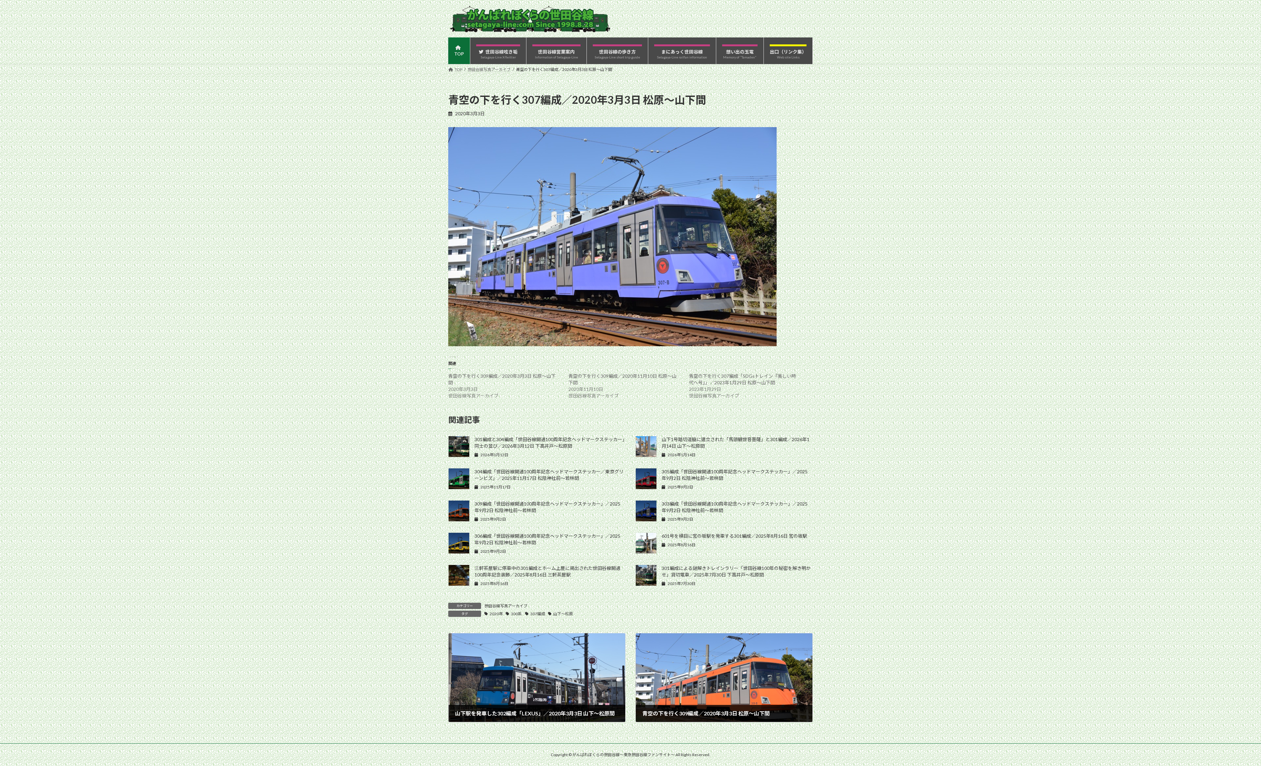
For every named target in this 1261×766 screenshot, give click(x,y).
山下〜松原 (563, 613)
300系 (516, 613)
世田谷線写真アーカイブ (505, 605)
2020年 (496, 613)
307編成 (537, 613)
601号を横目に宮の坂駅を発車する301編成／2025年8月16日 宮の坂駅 (734, 536)
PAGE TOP (1228, 737)
